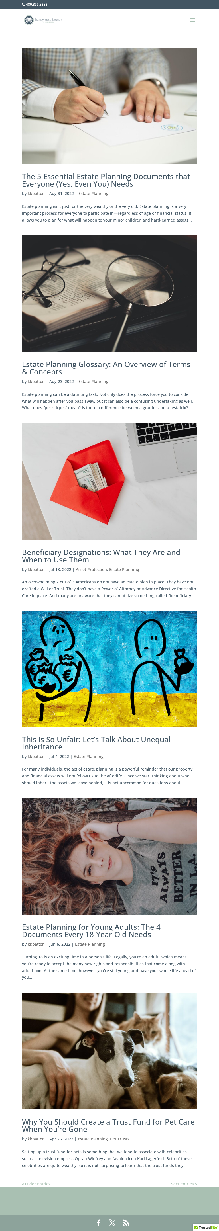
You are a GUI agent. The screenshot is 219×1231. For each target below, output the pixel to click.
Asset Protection (91, 569)
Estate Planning (93, 193)
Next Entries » (183, 1184)
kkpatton (36, 193)
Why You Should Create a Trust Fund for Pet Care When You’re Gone (108, 1125)
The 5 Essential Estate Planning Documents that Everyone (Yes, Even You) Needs (106, 180)
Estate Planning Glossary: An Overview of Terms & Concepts (106, 368)
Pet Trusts (119, 1139)
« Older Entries (36, 1184)
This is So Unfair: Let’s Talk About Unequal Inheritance (96, 743)
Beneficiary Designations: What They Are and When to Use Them (101, 556)
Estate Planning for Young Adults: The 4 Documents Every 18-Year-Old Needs (91, 930)
